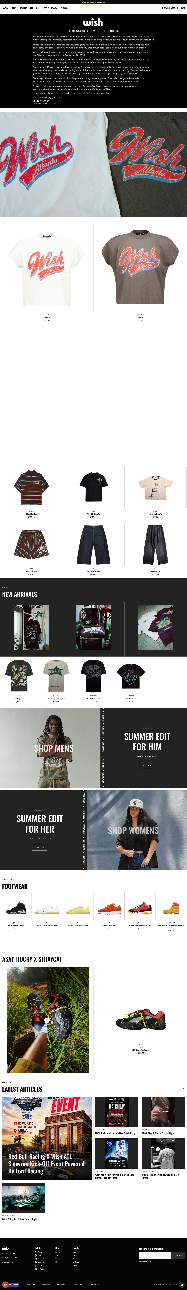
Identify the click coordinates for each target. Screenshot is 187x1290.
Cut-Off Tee (47, 317)
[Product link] (47, 273)
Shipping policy (77, 1285)
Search (167, 8)
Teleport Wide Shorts (31, 571)
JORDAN (16, 923)
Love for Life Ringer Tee (155, 514)
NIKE (109, 923)
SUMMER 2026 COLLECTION (147, 756)
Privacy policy (46, 1285)
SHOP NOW (93, 405)
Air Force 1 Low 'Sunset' (109, 926)
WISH (47, 315)
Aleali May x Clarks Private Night (158, 1133)
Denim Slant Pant (155, 571)
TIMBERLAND (171, 923)
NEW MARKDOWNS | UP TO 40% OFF (93, 2)
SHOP (14, 8)
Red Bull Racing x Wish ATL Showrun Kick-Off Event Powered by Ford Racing (46, 1163)
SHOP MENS (54, 747)
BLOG (37, 8)
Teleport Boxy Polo (31, 514)
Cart (183, 8)
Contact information (94, 1285)
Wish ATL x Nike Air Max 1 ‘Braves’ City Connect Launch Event (114, 1176)
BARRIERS (19, 696)
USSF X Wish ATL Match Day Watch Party (115, 1133)
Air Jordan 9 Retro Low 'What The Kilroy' (140, 926)
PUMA (141, 1047)
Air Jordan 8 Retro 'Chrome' (16, 926)
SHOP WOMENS (133, 830)
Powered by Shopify (178, 1285)
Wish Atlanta (165, 1285)
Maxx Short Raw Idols (93, 571)
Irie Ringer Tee (19, 699)
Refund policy (31, 1285)
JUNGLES (155, 511)
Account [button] (174, 8)
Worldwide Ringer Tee (93, 699)
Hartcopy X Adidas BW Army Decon (47, 926)
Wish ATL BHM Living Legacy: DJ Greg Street (160, 1176)
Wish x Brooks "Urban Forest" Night (19, 1219)
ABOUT (46, 8)
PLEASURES (31, 511)
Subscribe (178, 1255)
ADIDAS (46, 923)
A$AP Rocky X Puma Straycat (140, 1050)
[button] (4, 394)
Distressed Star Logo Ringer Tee (56, 699)
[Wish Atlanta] (5, 8)
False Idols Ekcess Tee (93, 514)
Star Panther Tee (131, 699)
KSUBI (93, 511)
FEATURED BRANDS (26, 8)
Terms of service (61, 1285)
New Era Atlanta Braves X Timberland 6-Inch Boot (171, 926)
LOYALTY (54, 8)
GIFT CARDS (64, 8)
